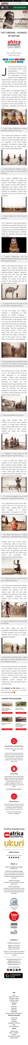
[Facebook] (8, 970)
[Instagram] (17, 970)
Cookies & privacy (14, 1037)
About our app (14, 1001)
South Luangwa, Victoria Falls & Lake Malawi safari (7, 709)
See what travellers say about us (14, 789)
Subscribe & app (14, 1018)
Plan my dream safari (20, 7)
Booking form (14, 1011)
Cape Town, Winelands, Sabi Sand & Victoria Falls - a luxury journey (21, 725)
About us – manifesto (14, 1032)
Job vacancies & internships (14, 1036)
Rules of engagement (14, 1026)
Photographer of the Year (14, 1023)
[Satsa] (14, 927)
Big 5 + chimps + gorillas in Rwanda (20, 709)
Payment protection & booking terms (14, 1013)
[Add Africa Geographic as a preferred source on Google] (14, 977)
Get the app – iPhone (14, 996)
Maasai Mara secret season (6, 724)
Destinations (14, 1006)
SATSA (12, 783)
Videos (14, 1024)
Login (14, 995)
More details (7, 712)
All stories (14, 1019)
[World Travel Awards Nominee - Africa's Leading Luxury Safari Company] (14, 909)
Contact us (14, 1034)
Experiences (14, 1008)
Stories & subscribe (14, 1015)
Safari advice (14, 1009)
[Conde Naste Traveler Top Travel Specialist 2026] (14, 920)
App (14, 992)
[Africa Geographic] (5, 3)
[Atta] (14, 934)
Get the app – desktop (14, 1000)
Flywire (6, 778)
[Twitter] (11, 970)
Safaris (14, 1004)
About (14, 1028)
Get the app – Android (14, 998)
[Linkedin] (19, 970)
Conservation (14, 1021)
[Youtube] (14, 970)
